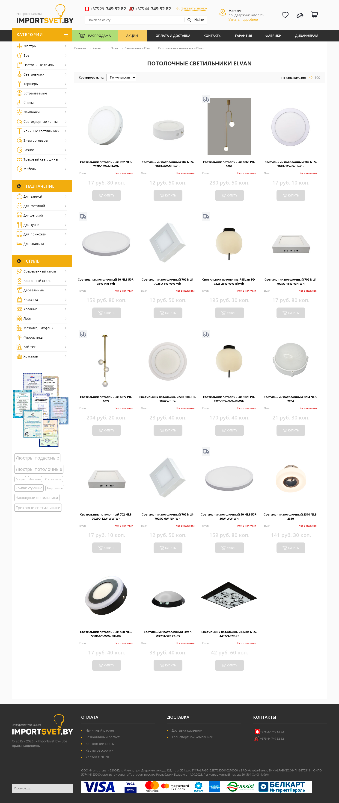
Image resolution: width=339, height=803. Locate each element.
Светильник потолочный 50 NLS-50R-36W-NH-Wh (106, 281)
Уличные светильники (41, 131)
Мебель (30, 169)
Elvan (82, 173)
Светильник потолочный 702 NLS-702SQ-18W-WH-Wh (291, 281)
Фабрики (273, 35)
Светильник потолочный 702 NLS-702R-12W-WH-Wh (291, 164)
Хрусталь (31, 356)
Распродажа (99, 35)
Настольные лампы (39, 65)
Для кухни (31, 225)
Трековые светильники (38, 507)
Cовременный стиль (40, 271)
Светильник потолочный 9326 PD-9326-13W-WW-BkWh (229, 399)
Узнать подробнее (243, 19)
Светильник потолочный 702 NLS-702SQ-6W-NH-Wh (168, 516)
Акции (132, 35)
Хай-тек (30, 347)
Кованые (31, 309)
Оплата (89, 717)
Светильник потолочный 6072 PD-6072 (106, 399)
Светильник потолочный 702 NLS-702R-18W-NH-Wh (106, 164)
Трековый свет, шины (41, 159)
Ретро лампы (55, 488)
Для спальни (34, 243)
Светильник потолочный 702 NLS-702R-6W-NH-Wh (168, 164)
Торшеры (31, 84)
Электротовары (36, 140)
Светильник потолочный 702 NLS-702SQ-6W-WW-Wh (168, 281)
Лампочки (32, 112)
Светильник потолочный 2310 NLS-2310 (290, 516)
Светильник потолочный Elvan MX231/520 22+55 (168, 634)
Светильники (34, 74)
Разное (29, 150)
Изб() (264, 774)
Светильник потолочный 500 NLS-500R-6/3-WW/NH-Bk (106, 634)
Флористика (33, 337)
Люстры (30, 46)
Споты (29, 102)
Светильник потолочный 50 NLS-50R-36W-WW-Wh (229, 516)
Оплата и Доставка (173, 35)
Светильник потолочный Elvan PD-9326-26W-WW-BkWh (229, 281)
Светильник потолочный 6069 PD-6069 (229, 164)
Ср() (256, 774)
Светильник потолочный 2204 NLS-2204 (290, 399)
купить (109, 195)
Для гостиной (34, 206)
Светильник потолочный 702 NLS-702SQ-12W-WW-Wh (106, 516)
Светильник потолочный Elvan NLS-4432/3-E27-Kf (229, 634)
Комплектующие (29, 488)
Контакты (212, 35)
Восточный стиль (37, 280)
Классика (31, 299)
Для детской (33, 215)
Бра (27, 55)
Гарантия (243, 35)
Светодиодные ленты (41, 121)
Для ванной (33, 196)
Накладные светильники (37, 497)
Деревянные (34, 290)
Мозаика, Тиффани (39, 328)
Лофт (28, 318)
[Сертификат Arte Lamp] (40, 410)
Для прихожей (35, 234)
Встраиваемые (35, 93)
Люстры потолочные (39, 469)
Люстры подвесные (37, 458)
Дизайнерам (306, 35)
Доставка (178, 717)
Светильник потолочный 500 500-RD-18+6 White (167, 399)
